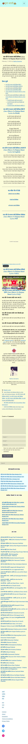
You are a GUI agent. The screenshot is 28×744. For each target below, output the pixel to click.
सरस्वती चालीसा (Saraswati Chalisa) (10, 654)
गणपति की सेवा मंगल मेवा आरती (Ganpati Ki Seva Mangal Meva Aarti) (12, 606)
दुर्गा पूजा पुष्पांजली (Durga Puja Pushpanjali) (12, 537)
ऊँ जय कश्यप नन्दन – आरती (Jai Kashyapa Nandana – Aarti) (14, 576)
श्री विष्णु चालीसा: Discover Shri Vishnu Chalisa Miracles (13, 657)
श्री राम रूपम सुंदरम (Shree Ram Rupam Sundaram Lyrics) (14, 546)
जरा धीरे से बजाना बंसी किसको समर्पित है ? (16, 105)
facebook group (8, 340)
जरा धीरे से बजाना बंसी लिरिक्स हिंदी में (13, 84)
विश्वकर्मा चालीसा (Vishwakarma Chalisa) (11, 644)
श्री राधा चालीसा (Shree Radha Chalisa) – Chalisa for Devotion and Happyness (14, 668)
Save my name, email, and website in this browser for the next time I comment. (14, 449)
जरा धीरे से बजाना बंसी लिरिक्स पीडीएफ (14, 88)
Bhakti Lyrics (7, 390)
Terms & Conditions (7, 719)
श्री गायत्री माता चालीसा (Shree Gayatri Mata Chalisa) (12, 680)
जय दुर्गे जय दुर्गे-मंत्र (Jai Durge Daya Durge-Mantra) (14, 552)
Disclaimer (5, 716)
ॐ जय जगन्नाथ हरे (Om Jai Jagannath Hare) (12, 569)
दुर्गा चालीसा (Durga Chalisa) (8, 647)
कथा (3, 702)
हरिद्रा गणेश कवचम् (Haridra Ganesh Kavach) (12, 558)
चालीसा (3, 694)
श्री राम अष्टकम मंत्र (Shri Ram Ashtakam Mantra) (14, 564)
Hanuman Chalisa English (8, 637)
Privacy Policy (6, 721)
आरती (3, 691)
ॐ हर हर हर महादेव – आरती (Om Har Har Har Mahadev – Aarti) (11, 580)
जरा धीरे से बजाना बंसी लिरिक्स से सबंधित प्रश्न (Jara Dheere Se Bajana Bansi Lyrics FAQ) (15, 96)
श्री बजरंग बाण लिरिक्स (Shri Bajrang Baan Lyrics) (13, 635)
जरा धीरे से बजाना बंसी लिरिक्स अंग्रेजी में (14, 86)
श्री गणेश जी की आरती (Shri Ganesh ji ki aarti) (12, 612)
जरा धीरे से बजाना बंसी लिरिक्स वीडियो (13, 90)
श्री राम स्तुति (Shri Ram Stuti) (8, 549)
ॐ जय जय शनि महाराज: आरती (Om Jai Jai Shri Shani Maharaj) (14, 572)
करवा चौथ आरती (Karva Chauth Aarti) (10, 585)
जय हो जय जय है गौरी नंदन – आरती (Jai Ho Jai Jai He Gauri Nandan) (13, 598)
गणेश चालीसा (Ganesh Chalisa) (9, 642)
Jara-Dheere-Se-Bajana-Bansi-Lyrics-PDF (11, 264)
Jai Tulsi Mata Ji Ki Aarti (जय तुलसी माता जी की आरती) (13, 618)
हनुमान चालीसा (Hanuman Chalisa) (9, 640)
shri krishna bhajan (10, 394)
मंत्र (3, 707)
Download (6, 266)
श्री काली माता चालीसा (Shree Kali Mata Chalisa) (13, 677)
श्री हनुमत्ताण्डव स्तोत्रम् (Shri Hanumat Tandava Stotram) (13, 561)
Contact (4, 712)
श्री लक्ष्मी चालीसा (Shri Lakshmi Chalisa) (11, 660)
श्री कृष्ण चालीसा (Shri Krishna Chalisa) (11, 649)
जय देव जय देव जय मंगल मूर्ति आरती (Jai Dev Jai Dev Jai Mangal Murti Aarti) (14, 609)
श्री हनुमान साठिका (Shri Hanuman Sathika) (12, 543)
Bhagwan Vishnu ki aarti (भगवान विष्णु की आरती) (13, 626)
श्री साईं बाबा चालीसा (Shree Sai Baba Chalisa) (12, 675)
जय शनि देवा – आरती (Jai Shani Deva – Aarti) (12, 583)
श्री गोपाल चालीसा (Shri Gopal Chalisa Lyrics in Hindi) (13, 632)
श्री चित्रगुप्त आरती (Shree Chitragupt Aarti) (12, 615)
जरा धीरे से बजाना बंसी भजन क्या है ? (15, 100)
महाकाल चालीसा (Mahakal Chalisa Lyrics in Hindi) (14, 629)
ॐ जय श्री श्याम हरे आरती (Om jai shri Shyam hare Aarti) (13, 594)
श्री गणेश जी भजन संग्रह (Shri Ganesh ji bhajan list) (13, 486)
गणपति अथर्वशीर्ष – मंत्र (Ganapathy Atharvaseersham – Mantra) (9, 554)
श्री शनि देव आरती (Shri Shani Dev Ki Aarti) (12, 621)
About (3, 714)
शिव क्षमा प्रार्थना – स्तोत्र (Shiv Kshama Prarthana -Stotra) (14, 540)
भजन (3, 705)
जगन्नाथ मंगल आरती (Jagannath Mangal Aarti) (13, 567)
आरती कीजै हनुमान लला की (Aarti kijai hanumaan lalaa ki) (14, 602)
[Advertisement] (14, 22)
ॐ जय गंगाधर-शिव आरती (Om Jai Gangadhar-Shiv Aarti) (13, 588)
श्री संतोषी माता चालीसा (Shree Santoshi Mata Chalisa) (12, 672)
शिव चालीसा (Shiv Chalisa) (7, 663)
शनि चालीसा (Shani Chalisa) (8, 652)
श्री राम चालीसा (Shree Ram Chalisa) (10, 665)
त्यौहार (3, 696)
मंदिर (3, 698)
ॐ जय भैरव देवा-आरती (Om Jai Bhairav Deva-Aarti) (14, 591)
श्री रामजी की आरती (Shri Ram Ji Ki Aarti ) (11, 623)
